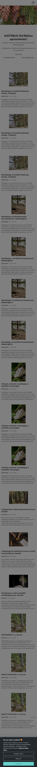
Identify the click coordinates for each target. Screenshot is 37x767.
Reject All (18, 758)
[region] (18, 752)
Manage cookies (18, 753)
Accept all (18, 763)
